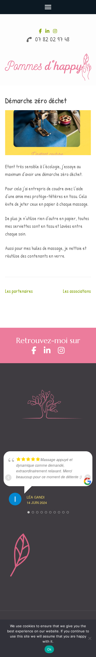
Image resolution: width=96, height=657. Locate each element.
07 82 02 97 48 (51, 39)
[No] (89, 638)
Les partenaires (19, 291)
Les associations (77, 291)
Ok (49, 649)
